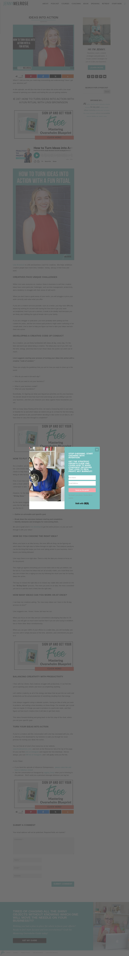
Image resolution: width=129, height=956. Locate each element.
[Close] (97, 450)
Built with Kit (82, 503)
